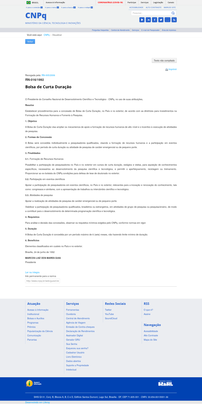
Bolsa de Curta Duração (48, 86)
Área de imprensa (169, 30)
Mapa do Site (170, 7)
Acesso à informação (55, 2)
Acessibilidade (136, 7)
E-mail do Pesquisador (150, 30)
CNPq (47, 34)
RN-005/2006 (48, 75)
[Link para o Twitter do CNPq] (160, 19)
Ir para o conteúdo (34, 7)
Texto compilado (164, 60)
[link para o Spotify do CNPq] (167, 19)
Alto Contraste (153, 7)
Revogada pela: (40, 75)
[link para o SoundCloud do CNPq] (148, 19)
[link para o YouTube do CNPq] (142, 19)
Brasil (35, 2)
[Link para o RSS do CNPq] (174, 19)
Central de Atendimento (120, 30)
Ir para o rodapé (85, 7)
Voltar (30, 41)
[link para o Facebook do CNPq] (154, 19)
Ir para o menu (51, 7)
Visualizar (57, 34)
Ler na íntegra (32, 272)
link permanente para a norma (40, 276)
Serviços (135, 30)
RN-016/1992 (34, 79)
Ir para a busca (68, 7)
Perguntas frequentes (100, 30)
